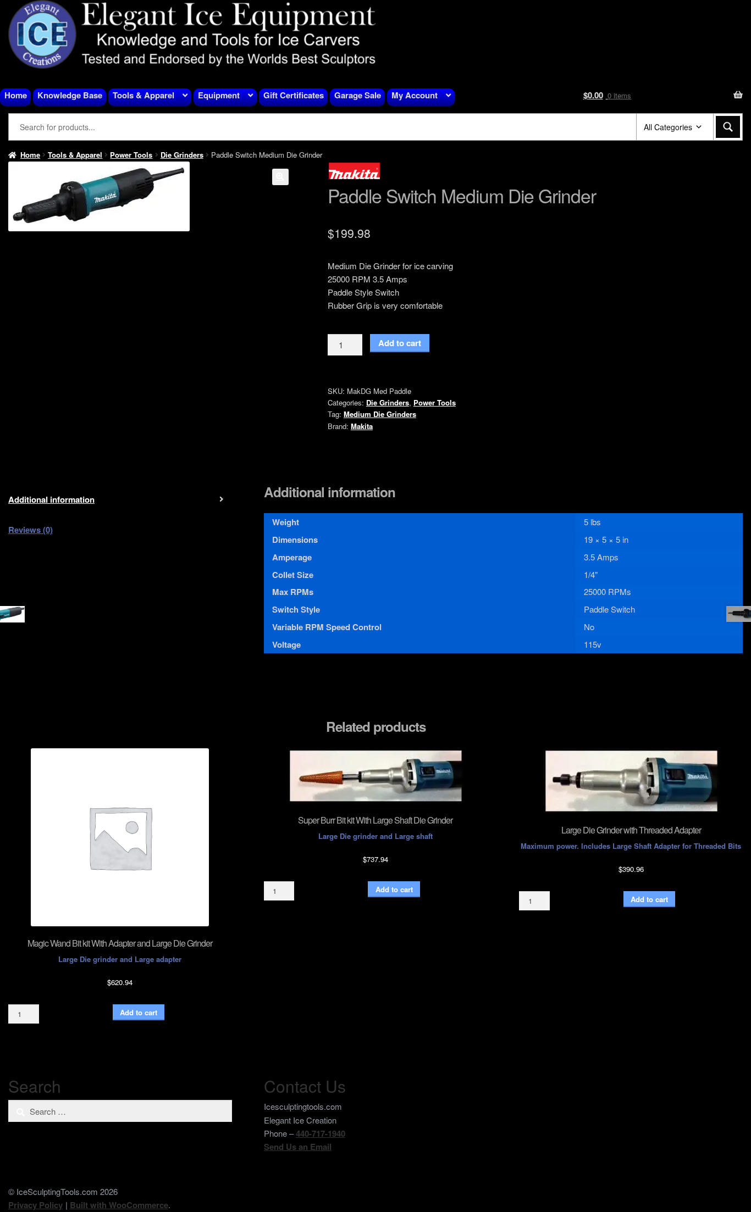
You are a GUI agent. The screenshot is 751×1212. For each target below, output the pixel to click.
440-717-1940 (320, 1133)
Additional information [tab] (51, 499)
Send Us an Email (298, 1147)
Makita (362, 426)
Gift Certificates (293, 95)
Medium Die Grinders (380, 414)
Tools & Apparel (143, 95)
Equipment (219, 95)
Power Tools (131, 154)
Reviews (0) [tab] (30, 530)
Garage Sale (357, 95)
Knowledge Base (69, 95)
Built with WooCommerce (119, 1205)
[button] (280, 177)
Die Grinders (182, 154)
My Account (414, 95)
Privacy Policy (35, 1205)
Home (15, 95)
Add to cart (399, 343)
